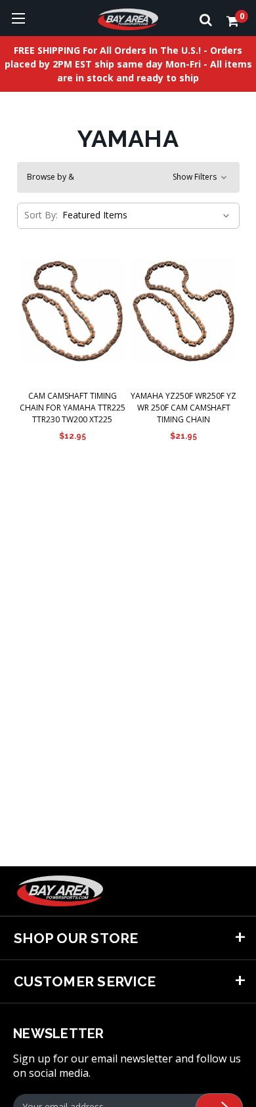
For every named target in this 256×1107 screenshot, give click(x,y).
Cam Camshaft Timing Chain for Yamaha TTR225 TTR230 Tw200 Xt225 (72, 407)
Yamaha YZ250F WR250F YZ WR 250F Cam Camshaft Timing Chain (183, 407)
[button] (128, 177)
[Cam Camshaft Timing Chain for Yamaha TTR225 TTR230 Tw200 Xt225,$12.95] (72, 311)
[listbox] (144, 215)
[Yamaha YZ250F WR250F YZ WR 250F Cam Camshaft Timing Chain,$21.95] (183, 311)
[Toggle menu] (18, 18)
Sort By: (41, 215)
